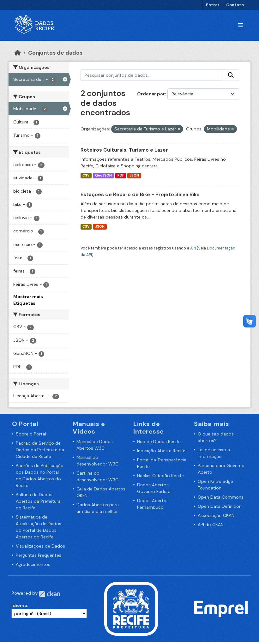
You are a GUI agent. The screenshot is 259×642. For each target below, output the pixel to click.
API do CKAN (211, 524)
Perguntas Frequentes (38, 555)
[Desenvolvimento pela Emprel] (221, 608)
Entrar (213, 5)
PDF (120, 175)
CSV (85, 175)
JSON (134, 175)
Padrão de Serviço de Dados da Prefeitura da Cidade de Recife (40, 449)
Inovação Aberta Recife (161, 450)
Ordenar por (151, 94)
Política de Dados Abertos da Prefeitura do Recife (38, 501)
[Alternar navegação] (240, 25)
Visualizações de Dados (40, 546)
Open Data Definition (220, 506)
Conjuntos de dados (55, 52)
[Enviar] (231, 75)
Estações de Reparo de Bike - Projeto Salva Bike (140, 194)
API (193, 248)
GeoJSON (103, 175)
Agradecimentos (33, 564)
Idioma (19, 605)
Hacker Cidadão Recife (160, 475)
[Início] (18, 52)
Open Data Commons (221, 497)
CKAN (49, 594)
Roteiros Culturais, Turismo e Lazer (124, 150)
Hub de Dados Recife (159, 441)
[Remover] (179, 129)
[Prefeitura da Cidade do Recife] (131, 608)
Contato (235, 5)
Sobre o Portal (31, 434)
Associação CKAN (216, 515)
